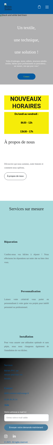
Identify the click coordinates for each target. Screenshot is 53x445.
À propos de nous (15, 176)
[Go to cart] (39, 7)
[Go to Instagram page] (5, 436)
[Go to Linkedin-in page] (14, 436)
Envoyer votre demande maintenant (26, 427)
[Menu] (47, 7)
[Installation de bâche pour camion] (26, 326)
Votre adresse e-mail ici (15, 412)
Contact (26, 77)
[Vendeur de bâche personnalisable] (16, 282)
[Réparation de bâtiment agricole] (17, 229)
